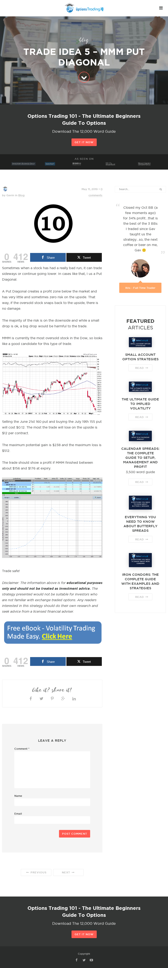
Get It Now (84, 142)
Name (18, 795)
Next (66, 872)
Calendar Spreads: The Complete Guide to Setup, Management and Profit (140, 457)
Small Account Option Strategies (140, 357)
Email (18, 813)
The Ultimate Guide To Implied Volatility (140, 403)
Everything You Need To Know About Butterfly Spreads (140, 523)
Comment (22, 748)
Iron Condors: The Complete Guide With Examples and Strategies (140, 581)
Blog (21, 195)
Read (140, 367)
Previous (38, 872)
